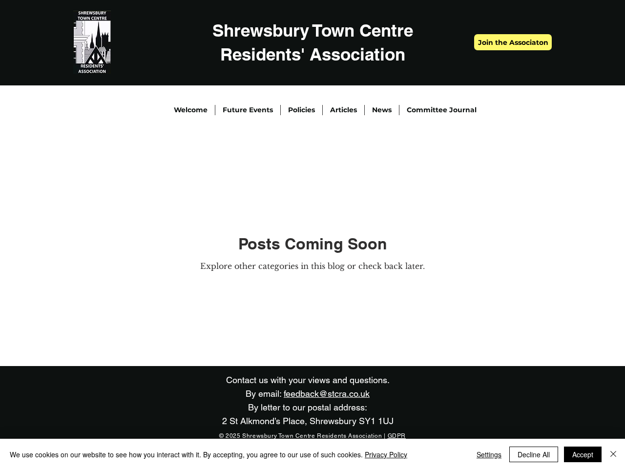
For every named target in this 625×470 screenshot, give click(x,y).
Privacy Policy (386, 454)
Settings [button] (489, 454)
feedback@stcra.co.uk (327, 393)
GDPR (397, 435)
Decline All (534, 454)
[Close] (613, 454)
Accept (582, 454)
